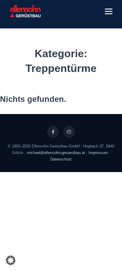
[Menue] (108, 11)
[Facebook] (53, 132)
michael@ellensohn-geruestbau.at (56, 152)
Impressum (98, 152)
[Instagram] (69, 132)
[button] (10, 260)
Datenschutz (61, 159)
